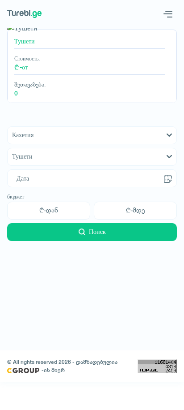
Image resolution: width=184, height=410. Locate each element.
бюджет (15, 196)
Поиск (97, 231)
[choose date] (168, 178)
